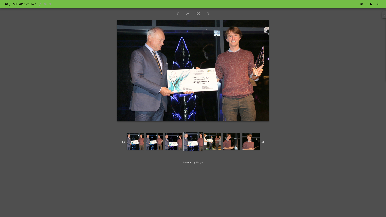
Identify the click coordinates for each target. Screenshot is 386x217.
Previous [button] (123, 142)
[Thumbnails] (187, 13)
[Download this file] (377, 4)
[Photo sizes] (363, 4)
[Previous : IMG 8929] (177, 13)
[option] (135, 141)
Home (6, 4)
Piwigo (199, 162)
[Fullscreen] (198, 13)
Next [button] (262, 142)
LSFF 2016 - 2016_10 (25, 4)
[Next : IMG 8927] (208, 13)
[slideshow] (371, 4)
